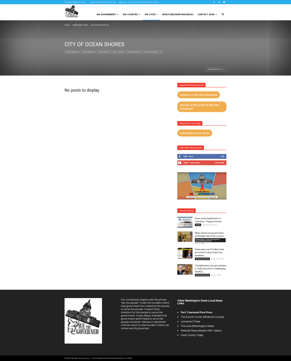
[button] (222, 14)
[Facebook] (214, 2)
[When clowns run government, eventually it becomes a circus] (184, 236)
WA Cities (150, 14)
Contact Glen (206, 14)
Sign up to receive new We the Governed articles (139, 2)
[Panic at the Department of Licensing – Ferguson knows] (184, 222)
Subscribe (219, 163)
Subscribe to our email (195, 133)
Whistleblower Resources (177, 14)
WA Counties (130, 14)
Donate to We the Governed (198, 95)
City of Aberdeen (73, 52)
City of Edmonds (133, 52)
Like (222, 156)
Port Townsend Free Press (196, 312)
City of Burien (104, 52)
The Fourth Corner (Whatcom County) (202, 317)
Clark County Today (192, 335)
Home (67, 25)
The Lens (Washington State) (197, 326)
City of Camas (118, 52)
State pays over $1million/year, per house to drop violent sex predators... (209, 252)
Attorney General (202, 259)
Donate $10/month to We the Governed (199, 106)
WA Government (106, 14)
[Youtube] (224, 2)
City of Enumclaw (150, 52)
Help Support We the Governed (103, 2)
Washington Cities (80, 25)
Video (198, 225)
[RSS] (219, 2)
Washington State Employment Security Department (208, 240)
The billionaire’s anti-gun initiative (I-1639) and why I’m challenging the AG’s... (210, 268)
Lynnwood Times (191, 321)
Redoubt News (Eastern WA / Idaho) (201, 330)
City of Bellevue (89, 52)
